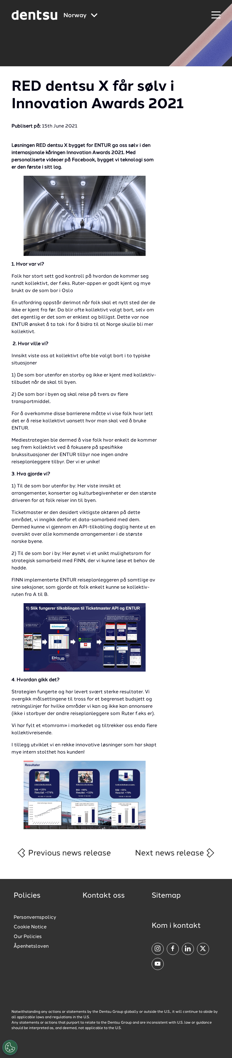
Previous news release (68, 853)
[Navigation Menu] (216, 15)
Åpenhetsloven (31, 946)
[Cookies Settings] (10, 1047)
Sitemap (166, 895)
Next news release (170, 853)
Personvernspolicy (35, 917)
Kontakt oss (103, 895)
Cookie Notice (30, 927)
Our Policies (28, 936)
